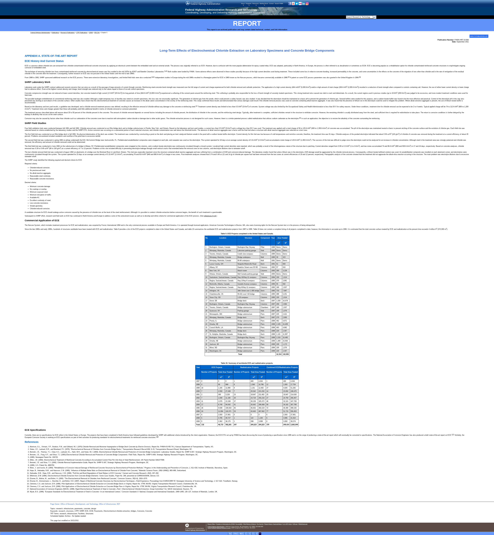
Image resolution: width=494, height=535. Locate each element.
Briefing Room (264, 3)
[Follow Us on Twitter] (296, 5)
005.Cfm (97, 32)
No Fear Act (260, 524)
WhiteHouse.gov (303, 524)
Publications (55, 32)
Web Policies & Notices (249, 524)
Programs (248, 3)
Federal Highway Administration (40, 32)
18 (157, 437)
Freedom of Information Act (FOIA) (225, 524)
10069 (91, 32)
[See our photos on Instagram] (307, 5)
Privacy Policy (211, 524)
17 (453, 434)
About (243, 3)
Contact (271, 3)
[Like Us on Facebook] (289, 5)
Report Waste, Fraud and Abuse (273, 524)
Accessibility (239, 524)
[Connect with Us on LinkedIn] (303, 5)
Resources (255, 3)
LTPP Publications (81, 32)
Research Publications (68, 32)
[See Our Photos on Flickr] (300, 5)
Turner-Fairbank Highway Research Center (219, 528)
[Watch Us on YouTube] (293, 5)
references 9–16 (210, 216)
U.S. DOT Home (287, 524)
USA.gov (295, 524)
